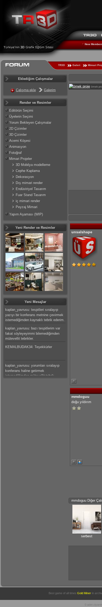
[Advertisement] (85, 562)
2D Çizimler (18, 129)
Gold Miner (84, 593)
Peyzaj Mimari (26, 207)
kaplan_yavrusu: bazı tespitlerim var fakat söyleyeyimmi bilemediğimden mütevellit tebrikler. (32, 333)
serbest (86, 536)
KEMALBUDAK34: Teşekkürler (28, 347)
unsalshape (81, 232)
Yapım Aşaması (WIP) (26, 214)
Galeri (76, 65)
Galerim (50, 90)
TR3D (61, 65)
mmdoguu (80, 396)
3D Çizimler (18, 135)
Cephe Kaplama (28, 171)
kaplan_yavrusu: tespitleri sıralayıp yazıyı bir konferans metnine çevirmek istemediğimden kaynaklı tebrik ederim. (35, 315)
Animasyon (17, 147)
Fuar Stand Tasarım (31, 195)
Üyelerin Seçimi (21, 116)
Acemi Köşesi (19, 141)
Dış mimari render (29, 183)
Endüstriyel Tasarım (31, 189)
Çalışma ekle (26, 90)
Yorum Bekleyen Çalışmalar (30, 122)
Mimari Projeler (20, 159)
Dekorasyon (25, 177)
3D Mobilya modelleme (33, 165)
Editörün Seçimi (21, 110)
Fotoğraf (15, 153)
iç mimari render (28, 201)
